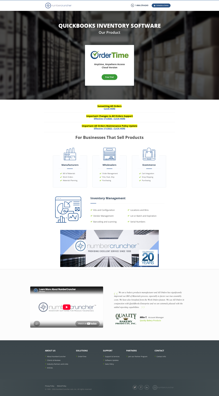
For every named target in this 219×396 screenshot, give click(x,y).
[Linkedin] (147, 387)
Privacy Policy (49, 386)
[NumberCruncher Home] (58, 6)
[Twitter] (135, 387)
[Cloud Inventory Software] (109, 52)
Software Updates (112, 360)
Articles (50, 368)
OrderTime (82, 356)
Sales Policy (109, 364)
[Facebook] (141, 387)
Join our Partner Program (137, 356)
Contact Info (161, 356)
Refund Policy (61, 386)
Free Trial (109, 77)
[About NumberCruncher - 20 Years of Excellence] (109, 248)
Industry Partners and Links (57, 364)
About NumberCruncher (56, 356)
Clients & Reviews (54, 360)
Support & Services (112, 356)
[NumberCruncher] (163, 387)
